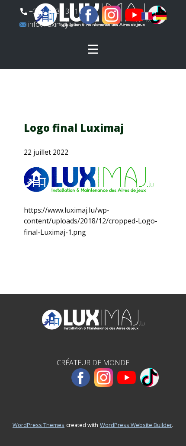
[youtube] (134, 15)
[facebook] (88, 15)
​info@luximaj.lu (50, 24)
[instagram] (111, 15)
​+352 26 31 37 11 (55, 11)
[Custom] (149, 377)
